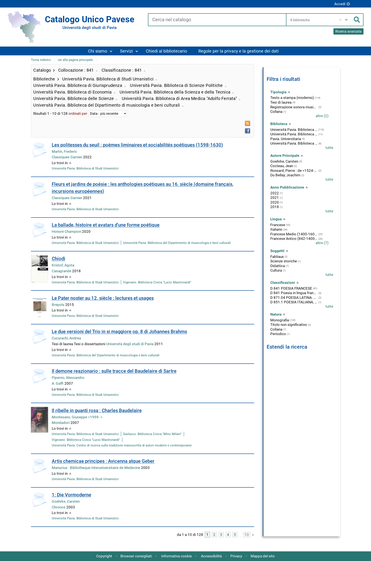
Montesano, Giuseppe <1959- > (77, 417)
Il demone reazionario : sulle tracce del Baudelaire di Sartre (114, 371)
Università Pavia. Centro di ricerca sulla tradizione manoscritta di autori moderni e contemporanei (122, 445)
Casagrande (62, 271)
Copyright (104, 556)
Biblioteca (278, 124)
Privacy (236, 556)
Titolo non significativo (288, 324)
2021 (274, 197)
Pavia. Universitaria (285, 139)
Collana (276, 111)
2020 (274, 202)
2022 (274, 193)
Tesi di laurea (281, 102)
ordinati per (77, 113)
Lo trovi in (60, 163)
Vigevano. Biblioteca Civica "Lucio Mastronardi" (157, 282)
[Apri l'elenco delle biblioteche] (346, 19)
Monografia (279, 320)
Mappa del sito (263, 556)
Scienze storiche (283, 261)
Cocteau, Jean (281, 166)
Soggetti (277, 251)
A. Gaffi (58, 383)
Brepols (58, 304)
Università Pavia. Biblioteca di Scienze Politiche (294, 143)
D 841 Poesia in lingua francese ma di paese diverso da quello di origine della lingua (294, 293)
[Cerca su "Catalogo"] (217, 20)
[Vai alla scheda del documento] (39, 150)
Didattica (277, 266)
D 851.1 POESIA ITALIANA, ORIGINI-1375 (294, 302)
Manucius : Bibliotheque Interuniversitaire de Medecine (96, 468)
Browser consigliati (136, 556)
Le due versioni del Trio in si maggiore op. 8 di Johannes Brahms (119, 331)
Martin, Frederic (64, 151)
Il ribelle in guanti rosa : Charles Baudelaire (97, 410)
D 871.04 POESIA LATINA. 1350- (294, 297)
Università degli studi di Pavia (130, 344)
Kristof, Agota (63, 265)
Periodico (278, 334)
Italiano (276, 229)
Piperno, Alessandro (68, 377)
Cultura (276, 270)
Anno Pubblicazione (287, 187)
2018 (274, 207)
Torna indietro (41, 60)
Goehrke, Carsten (66, 501)
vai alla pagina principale (75, 60)
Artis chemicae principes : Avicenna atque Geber (103, 461)
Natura (275, 314)
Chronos (59, 507)
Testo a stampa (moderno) (292, 97)
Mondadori (61, 422)
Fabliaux (277, 256)
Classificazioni (282, 282)
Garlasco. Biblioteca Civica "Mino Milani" (152, 434)
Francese (277, 225)
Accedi (339, 4)
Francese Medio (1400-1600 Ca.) (294, 234)
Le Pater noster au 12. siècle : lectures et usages (103, 298)
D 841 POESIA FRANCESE (291, 288)
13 (247, 534)
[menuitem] (100, 51)
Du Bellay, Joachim (285, 175)
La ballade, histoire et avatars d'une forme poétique (106, 225)
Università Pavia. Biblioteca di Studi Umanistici (85, 168)
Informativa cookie (176, 556)
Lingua (276, 219)
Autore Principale (284, 155)
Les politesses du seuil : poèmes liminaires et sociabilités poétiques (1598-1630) (137, 145)
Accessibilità (211, 556)
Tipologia (278, 92)
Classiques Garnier (67, 157)
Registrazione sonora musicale (294, 107)
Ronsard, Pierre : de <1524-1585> (294, 170)
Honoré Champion (67, 231)
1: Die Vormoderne (71, 494)
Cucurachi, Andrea (66, 338)
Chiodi (58, 258)
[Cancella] (340, 19)
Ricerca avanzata (348, 31)
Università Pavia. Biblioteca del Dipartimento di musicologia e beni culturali (177, 243)
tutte (329, 147)
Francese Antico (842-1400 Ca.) (294, 238)
